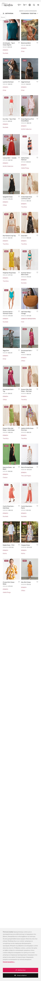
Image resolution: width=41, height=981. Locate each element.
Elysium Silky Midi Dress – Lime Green (8, 429)
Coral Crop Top (8, 894)
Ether (23, 51)
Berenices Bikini (26, 43)
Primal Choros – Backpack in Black (26, 622)
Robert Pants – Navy (27, 855)
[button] (19, 5)
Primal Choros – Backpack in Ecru (8, 622)
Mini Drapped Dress (8, 699)
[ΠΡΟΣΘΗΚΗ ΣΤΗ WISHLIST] (19, 43)
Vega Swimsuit (25, 82)
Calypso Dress (25, 545)
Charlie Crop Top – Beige (27, 895)
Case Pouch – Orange (9, 817)
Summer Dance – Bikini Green (26, 273)
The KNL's (24, 207)
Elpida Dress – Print (8, 545)
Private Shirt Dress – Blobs (9, 583)
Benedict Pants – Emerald (8, 739)
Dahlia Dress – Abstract (25, 159)
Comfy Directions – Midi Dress (8, 507)
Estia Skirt (24, 236)
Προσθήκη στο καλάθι (10, 628)
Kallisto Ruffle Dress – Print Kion (27, 429)
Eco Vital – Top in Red (9, 119)
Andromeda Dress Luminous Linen (26, 198)
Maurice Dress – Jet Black (9, 468)
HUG (22, 322)
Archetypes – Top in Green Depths (9, 44)
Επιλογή (5, 50)
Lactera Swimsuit (8, 82)
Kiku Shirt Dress (26, 582)
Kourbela (5, 53)
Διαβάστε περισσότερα (28, 318)
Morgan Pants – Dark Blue (9, 777)
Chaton (5, 477)
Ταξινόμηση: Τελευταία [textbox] (28, 13)
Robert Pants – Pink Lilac (27, 818)
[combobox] (20, 13)
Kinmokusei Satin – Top (8, 390)
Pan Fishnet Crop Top (9, 236)
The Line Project (26, 475)
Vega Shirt (6, 350)
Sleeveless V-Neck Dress (26, 661)
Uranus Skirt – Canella (9, 158)
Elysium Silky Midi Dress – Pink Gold (26, 390)
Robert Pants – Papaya (8, 856)
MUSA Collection (26, 129)
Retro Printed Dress (27, 467)
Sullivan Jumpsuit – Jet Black (27, 739)
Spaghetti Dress (7, 197)
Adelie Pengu (25, 168)
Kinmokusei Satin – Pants (27, 351)
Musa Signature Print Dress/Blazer (27, 120)
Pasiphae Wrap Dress (9, 273)
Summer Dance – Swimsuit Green (8, 312)
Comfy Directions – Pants (27, 507)
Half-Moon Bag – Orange (26, 312)
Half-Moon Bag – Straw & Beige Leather (26, 778)
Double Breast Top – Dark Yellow (27, 700)
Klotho (5, 553)
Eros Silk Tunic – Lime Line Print (9, 661)
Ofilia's (5, 205)
